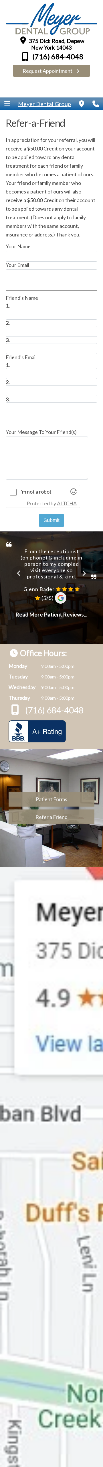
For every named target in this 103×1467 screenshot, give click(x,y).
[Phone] (96, 103)
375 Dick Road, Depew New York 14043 (56, 44)
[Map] (81, 103)
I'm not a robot (35, 491)
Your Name (18, 246)
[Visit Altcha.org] (73, 493)
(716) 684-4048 (57, 56)
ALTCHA (67, 503)
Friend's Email (21, 357)
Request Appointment (48, 71)
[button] (7, 103)
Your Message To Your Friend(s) (41, 432)
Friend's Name (22, 298)
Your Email (17, 265)
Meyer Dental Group (44, 103)
